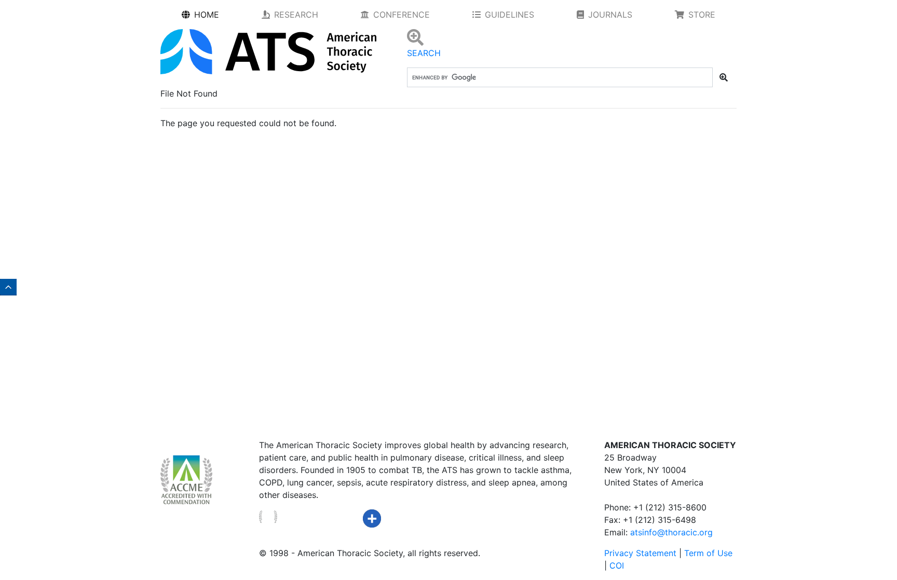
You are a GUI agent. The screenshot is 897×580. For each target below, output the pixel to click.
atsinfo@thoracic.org (671, 532)
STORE (701, 14)
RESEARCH (296, 14)
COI (616, 565)
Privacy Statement (640, 553)
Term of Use (708, 553)
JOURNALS (610, 14)
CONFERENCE (401, 14)
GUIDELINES (509, 14)
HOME (206, 14)
